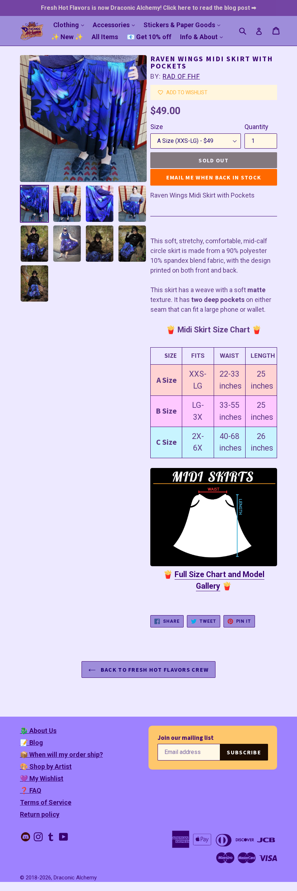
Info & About (203, 37)
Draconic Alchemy (75, 877)
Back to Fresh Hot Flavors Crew (154, 669)
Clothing (70, 25)
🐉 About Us (38, 730)
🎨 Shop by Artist (46, 766)
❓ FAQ (30, 790)
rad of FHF (181, 76)
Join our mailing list (186, 738)
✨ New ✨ (67, 37)
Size (156, 126)
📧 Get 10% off (149, 37)
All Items (105, 37)
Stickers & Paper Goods (183, 25)
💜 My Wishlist (41, 778)
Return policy (39, 814)
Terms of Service (45, 802)
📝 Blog (31, 742)
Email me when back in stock (214, 177)
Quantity (256, 126)
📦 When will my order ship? (61, 754)
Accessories (115, 25)
